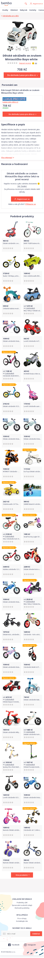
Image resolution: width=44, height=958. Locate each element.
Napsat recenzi (25, 63)
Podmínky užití (22, 902)
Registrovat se (38, 4)
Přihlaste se (30, 204)
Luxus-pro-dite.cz (10, 102)
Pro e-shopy (22, 918)
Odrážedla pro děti (11, 16)
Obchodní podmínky (22, 908)
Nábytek (23, 10)
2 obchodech (30, 308)
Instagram (32, 945)
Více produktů (22, 875)
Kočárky (32, 10)
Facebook (15, 945)
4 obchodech (30, 765)
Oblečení (14, 10)
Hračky (5, 10)
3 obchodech (9, 536)
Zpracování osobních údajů (22, 905)
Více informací (6, 158)
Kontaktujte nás (22, 921)
